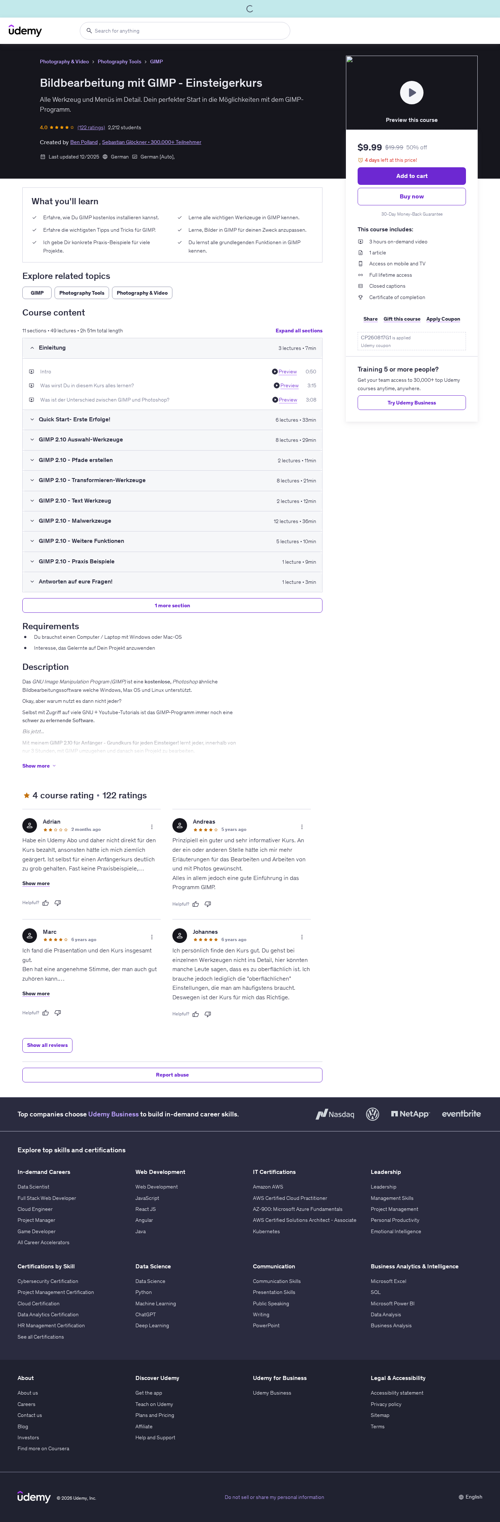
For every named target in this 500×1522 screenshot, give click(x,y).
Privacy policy (386, 1404)
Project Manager (36, 1220)
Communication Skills (277, 1281)
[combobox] (185, 31)
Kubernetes (266, 1231)
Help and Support (155, 1437)
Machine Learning (155, 1303)
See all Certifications (41, 1336)
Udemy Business (113, 1114)
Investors (28, 1437)
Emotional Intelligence (396, 1231)
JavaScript (147, 1198)
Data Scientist (33, 1186)
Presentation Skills (274, 1292)
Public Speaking (271, 1303)
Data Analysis (386, 1314)
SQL (376, 1292)
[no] (58, 903)
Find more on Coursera (43, 1448)
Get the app (148, 1392)
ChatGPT (145, 1314)
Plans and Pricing (154, 1415)
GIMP (156, 61)
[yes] (45, 903)
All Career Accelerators (44, 1242)
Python (143, 1292)
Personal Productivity (395, 1220)
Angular (144, 1220)
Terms (378, 1426)
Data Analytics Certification (48, 1314)
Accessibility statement (397, 1392)
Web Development (156, 1186)
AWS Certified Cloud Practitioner (290, 1198)
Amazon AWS (268, 1186)
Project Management (394, 1209)
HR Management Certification (51, 1325)
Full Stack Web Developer (47, 1198)
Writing (261, 1314)
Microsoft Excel (388, 1281)
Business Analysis (391, 1325)
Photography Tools (119, 61)
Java (140, 1231)
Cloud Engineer (35, 1209)
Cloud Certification (39, 1303)
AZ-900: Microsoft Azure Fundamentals (298, 1209)
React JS (145, 1209)
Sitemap (380, 1415)
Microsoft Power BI (393, 1303)
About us (28, 1392)
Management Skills (392, 1198)
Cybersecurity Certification (48, 1281)
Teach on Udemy (154, 1404)
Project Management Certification (56, 1292)
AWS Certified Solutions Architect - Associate (305, 1220)
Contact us (30, 1415)
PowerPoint (266, 1325)
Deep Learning (152, 1325)
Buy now (412, 196)
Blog (23, 1426)
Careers (27, 1404)
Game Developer (37, 1231)
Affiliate (144, 1426)
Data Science (150, 1281)
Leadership (383, 1186)
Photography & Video (64, 61)
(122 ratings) (91, 127)
